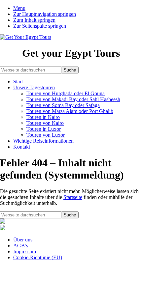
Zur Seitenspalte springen (39, 26)
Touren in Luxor (43, 129)
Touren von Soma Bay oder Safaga (63, 105)
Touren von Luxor (45, 135)
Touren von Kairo (45, 123)
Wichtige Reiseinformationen (43, 141)
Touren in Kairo (43, 117)
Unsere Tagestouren (34, 87)
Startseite (72, 197)
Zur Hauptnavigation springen (44, 14)
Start (18, 81)
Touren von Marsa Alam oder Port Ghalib (69, 111)
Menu (19, 8)
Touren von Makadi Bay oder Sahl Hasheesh (73, 99)
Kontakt (21, 147)
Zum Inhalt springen (34, 20)
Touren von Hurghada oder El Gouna (65, 93)
